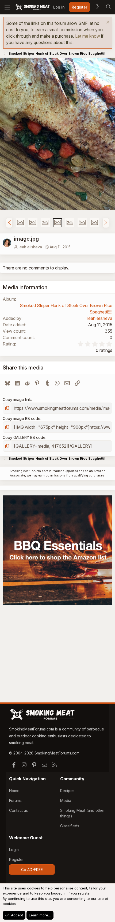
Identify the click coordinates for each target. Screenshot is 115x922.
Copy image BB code (21, 418)
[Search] (108, 7)
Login (14, 849)
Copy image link (17, 399)
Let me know (87, 36)
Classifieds (69, 826)
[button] (9, 223)
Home (14, 790)
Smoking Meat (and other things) (82, 813)
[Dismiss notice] (107, 23)
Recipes (67, 790)
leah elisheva (30, 247)
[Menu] (7, 7)
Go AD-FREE (32, 869)
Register (16, 859)
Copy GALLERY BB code (24, 437)
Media (65, 800)
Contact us (18, 810)
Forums (15, 800)
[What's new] (97, 7)
